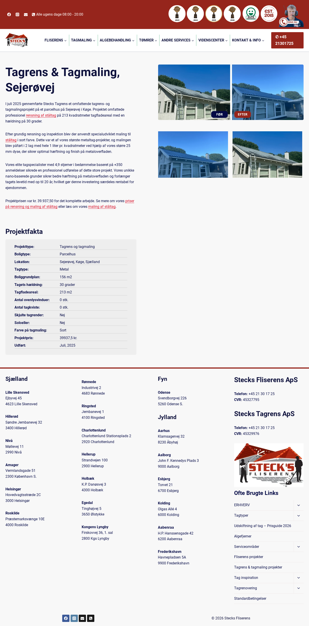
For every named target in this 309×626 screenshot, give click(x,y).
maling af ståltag (102, 206)
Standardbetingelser (250, 598)
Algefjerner (242, 536)
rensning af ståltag (41, 115)
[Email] (25, 14)
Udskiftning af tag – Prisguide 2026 (262, 526)
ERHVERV (242, 505)
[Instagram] (17, 14)
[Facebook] (9, 14)
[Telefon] (90, 618)
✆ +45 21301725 (284, 40)
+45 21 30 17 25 (262, 394)
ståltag (11, 140)
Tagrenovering (245, 588)
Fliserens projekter (248, 557)
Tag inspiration (246, 578)
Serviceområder (246, 546)
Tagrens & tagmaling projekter (258, 567)
